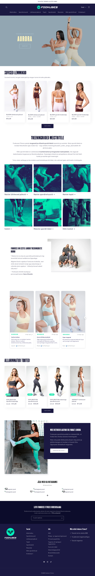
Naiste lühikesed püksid (15, 195)
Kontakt (50, 556)
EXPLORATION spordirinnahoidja (12, 400)
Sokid (7, 229)
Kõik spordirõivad (31, 551)
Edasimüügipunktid (54, 550)
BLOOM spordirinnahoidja (58, 115)
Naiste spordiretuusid (43, 195)
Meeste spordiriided (42, 229)
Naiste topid (68, 195)
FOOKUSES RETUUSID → (59, 450)
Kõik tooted (68, 229)
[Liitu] (62, 518)
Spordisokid (30, 545)
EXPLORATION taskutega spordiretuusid (58, 400)
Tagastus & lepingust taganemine (54, 543)
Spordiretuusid (30, 536)
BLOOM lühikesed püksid (14, 114)
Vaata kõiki (47, 126)
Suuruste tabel (52, 547)
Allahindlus (29, 533)
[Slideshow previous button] (10, 317)
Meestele (29, 548)
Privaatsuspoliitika (54, 539)
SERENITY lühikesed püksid (78, 400)
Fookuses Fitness (49, 573)
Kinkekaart (29, 553)
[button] (6, 7)
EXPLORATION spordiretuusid (33, 400)
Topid (28, 542)
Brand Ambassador (54, 553)
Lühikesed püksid (31, 539)
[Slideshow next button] (85, 317)
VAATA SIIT (25, 46)
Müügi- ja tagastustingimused (57, 536)
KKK (49, 533)
